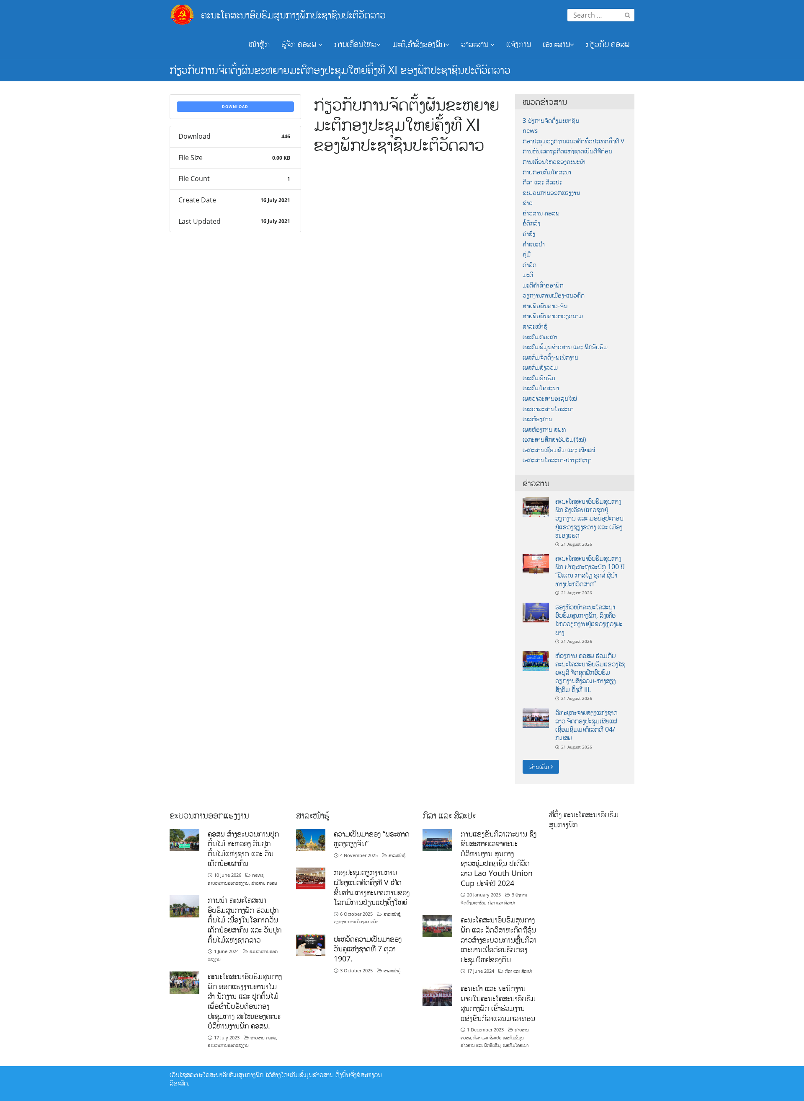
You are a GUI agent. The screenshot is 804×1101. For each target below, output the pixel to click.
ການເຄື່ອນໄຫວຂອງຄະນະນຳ (554, 161)
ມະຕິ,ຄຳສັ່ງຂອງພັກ (418, 44)
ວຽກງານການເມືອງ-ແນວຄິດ (554, 295)
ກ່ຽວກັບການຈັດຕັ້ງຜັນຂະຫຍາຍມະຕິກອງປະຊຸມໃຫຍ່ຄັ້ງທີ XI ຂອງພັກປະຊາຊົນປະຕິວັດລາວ (340, 69)
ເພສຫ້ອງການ (537, 418)
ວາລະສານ (475, 44)
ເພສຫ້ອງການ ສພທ (544, 429)
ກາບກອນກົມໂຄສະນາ (547, 172)
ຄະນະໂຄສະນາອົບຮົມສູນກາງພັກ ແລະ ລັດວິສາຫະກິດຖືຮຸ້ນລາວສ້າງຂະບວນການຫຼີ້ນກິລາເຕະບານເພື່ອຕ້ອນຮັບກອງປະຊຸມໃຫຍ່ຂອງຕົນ (498, 939)
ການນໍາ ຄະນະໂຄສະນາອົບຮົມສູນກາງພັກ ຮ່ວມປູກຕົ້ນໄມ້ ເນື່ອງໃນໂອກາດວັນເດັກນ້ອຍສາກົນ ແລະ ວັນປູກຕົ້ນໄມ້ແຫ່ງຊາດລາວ (244, 920)
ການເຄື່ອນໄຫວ (355, 44)
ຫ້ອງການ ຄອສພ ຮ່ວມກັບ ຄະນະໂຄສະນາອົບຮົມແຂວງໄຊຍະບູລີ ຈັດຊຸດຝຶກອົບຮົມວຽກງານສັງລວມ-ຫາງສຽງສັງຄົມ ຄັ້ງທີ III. (590, 672)
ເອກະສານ (556, 44)
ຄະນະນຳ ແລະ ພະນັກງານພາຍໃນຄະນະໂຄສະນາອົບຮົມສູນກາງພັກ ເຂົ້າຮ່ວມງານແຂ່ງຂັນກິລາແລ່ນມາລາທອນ (498, 1003)
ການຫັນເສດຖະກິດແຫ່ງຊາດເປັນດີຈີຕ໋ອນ (567, 151)
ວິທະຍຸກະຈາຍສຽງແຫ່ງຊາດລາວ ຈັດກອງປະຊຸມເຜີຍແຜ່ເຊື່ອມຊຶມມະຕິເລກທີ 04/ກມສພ (586, 725)
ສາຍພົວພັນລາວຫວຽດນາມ (553, 315)
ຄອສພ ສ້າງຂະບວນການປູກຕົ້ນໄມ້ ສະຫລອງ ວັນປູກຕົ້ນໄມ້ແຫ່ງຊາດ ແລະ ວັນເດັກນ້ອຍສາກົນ (243, 848)
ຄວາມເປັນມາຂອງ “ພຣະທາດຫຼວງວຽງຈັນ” (372, 839)
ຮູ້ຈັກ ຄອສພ (299, 44)
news (530, 130)
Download (235, 106)
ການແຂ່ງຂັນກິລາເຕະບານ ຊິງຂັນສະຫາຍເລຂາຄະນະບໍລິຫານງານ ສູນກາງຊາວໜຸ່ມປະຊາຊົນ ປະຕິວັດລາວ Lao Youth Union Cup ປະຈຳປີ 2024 (498, 858)
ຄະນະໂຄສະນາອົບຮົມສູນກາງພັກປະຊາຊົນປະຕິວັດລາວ (293, 14)
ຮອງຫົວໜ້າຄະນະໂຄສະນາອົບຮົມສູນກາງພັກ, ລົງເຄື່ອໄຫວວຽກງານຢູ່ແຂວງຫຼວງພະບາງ (588, 619)
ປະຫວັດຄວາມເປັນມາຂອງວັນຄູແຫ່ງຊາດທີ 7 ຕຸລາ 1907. (368, 949)
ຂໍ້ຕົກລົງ (531, 223)
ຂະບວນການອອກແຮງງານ (551, 192)
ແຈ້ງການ (518, 44)
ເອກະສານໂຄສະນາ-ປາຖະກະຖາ (557, 460)
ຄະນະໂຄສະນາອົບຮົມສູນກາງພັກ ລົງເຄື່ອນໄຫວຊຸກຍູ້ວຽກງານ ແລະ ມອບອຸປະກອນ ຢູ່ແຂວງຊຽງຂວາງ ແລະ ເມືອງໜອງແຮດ (589, 518)
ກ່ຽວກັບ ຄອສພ (607, 44)
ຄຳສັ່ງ (529, 233)
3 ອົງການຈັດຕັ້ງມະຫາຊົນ (551, 120)
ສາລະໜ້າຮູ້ (535, 326)
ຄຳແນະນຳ (534, 244)
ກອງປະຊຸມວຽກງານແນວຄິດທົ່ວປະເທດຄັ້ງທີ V (573, 141)
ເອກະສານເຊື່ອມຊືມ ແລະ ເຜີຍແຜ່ (559, 450)
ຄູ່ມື (527, 254)
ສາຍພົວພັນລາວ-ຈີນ (545, 305)
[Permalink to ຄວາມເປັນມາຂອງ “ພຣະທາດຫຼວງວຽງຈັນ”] (311, 839)
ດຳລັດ (529, 264)
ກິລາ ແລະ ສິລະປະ (542, 182)
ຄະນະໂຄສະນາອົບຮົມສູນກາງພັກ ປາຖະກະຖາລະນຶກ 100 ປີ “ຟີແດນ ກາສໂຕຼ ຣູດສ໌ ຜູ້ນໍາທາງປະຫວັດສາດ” (589, 571)
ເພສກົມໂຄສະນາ (541, 387)
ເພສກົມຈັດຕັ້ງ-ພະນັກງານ (550, 357)
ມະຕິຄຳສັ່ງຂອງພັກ (543, 285)
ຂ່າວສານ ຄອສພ (541, 213)
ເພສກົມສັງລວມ (540, 367)
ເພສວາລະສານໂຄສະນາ (548, 408)
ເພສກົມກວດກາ (540, 336)
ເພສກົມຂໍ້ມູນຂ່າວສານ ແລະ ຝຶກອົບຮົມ (565, 346)
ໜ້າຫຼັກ (259, 44)
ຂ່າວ (528, 202)
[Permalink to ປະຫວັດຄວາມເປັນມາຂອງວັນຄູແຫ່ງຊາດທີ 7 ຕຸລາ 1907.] (311, 944)
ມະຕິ (528, 274)
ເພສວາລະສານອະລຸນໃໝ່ (550, 398)
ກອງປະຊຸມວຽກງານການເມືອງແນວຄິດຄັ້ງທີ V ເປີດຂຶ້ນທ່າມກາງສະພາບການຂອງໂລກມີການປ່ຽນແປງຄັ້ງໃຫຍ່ (372, 887)
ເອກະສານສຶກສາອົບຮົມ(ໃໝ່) (554, 439)
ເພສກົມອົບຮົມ (539, 377)
